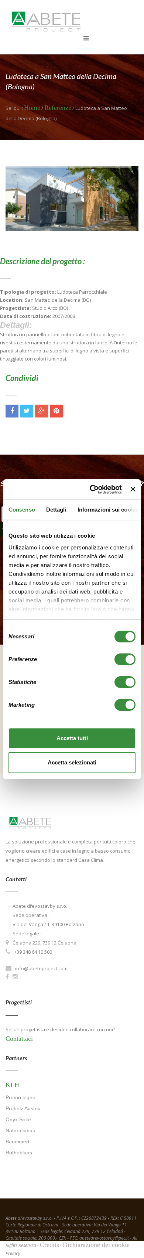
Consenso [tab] (21, 509)
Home (32, 107)
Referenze (57, 107)
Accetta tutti (72, 738)
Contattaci (19, 1038)
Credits (49, 1244)
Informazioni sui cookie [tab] (108, 509)
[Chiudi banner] (133, 489)
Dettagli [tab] (56, 509)
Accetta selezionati (72, 762)
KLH (12, 1085)
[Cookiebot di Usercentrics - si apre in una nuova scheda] (91, 489)
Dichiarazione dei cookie (96, 1244)
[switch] (125, 659)
